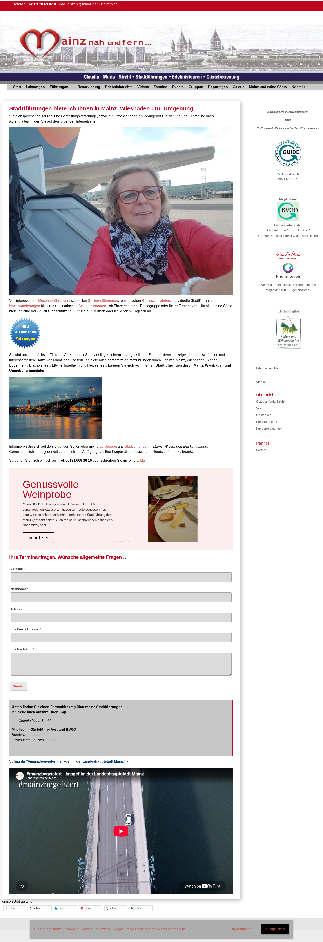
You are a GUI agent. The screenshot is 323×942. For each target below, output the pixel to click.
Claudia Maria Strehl (270, 401)
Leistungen (35, 87)
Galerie (238, 87)
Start (17, 87)
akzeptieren (275, 929)
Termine (160, 87)
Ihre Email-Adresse (26, 629)
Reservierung (89, 87)
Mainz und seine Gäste (268, 87)
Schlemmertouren (92, 306)
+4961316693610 (41, 4)
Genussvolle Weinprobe (51, 489)
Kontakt (298, 87)
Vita (258, 408)
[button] (14, 908)
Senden (19, 686)
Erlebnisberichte (118, 87)
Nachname (19, 589)
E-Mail (141, 460)
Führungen (59, 87)
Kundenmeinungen (269, 428)
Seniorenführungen (103, 300)
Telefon (16, 609)
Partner (261, 450)
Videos (143, 87)
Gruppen (196, 87)
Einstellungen (241, 929)
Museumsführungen (53, 300)
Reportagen (218, 87)
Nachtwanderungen (24, 306)
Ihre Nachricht (22, 649)
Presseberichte (266, 421)
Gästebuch (263, 415)
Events (178, 87)
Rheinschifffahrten (156, 300)
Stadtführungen (137, 446)
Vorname (18, 568)
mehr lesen (38, 537)
